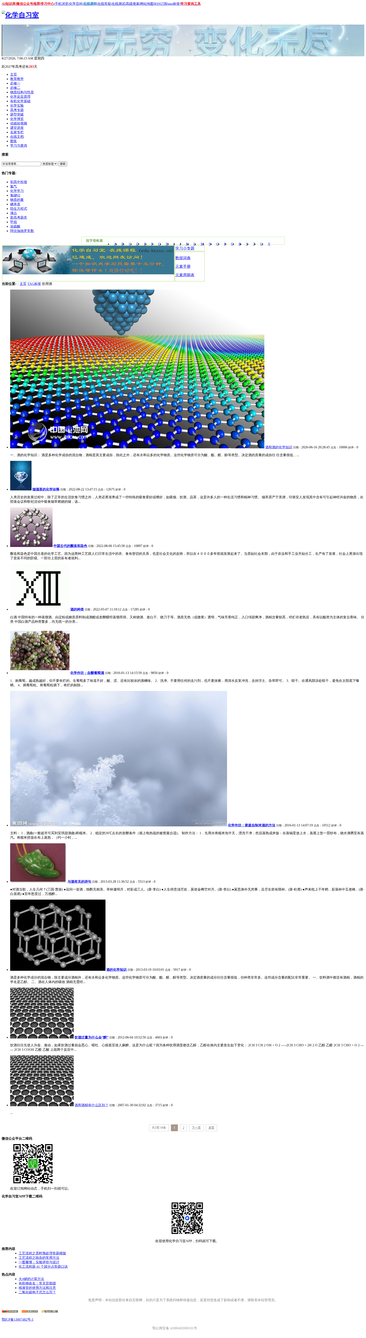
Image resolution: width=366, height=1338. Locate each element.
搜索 (62, 163)
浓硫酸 (15, 226)
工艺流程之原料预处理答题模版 (42, 1253)
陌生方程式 (18, 208)
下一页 (196, 1127)
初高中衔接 (18, 182)
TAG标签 (34, 284)
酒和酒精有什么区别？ (91, 1105)
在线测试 (118, 4)
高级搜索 (132, 4)
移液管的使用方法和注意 (37, 1288)
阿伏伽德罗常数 (22, 231)
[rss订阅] (30, 1311)
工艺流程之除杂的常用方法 (39, 1257)
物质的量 (17, 200)
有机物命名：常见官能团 (37, 1283)
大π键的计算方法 (31, 1279)
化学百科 (76, 4)
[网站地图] (10, 1311)
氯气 (13, 186)
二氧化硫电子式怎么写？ (37, 1292)
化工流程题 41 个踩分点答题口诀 (43, 1266)
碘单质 (15, 204)
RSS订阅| (161, 4)
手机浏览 (61, 4)
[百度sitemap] (50, 1311)
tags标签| (174, 4)
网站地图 (147, 4)
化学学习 (17, 191)
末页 (211, 1127)
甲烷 (13, 222)
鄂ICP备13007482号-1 (17, 1319)
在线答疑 (104, 4)
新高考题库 (18, 217)
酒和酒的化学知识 (278, 447)
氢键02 (15, 195)
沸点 (13, 213)
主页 (23, 284)
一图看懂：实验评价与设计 (39, 1262)
